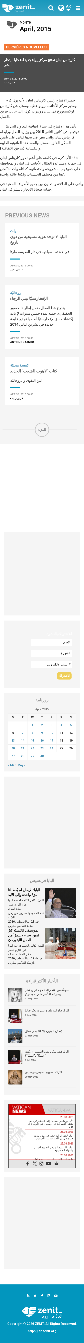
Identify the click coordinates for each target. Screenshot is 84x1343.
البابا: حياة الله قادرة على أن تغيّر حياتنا (47, 1010)
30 (42, 756)
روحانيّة (15, 292)
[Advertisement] (42, 488)
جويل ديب (9, 82)
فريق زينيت (16, 398)
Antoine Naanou (22, 342)
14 (22, 740)
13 (13, 740)
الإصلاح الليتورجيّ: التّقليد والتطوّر (44, 1031)
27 (13, 756)
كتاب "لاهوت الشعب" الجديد (33, 371)
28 (22, 756)
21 (22, 748)
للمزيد (42, 430)
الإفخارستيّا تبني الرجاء (29, 298)
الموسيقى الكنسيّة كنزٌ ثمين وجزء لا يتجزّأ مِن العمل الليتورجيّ (24, 935)
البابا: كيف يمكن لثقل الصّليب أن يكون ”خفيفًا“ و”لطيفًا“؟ (47, 1053)
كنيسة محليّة (19, 365)
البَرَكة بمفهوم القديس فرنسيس (43, 1072)
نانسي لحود (16, 269)
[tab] (25, 1109)
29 (32, 756)
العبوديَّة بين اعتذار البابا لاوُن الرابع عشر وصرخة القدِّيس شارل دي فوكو (47, 992)
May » (21, 765)
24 (51, 748)
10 (51, 732)
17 (51, 740)
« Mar (12, 765)
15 (32, 740)
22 (32, 748)
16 (42, 740)
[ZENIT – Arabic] (23, 8)
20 (13, 748)
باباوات (15, 231)
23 (42, 748)
